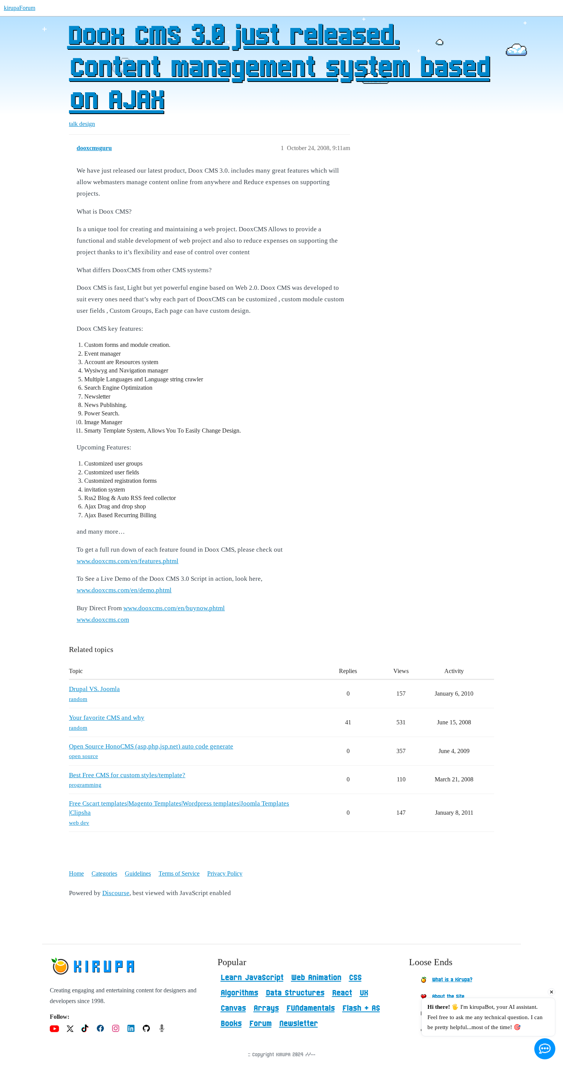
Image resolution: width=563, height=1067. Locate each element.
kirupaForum (19, 8)
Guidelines (138, 873)
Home (76, 873)
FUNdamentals (310, 1008)
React (342, 993)
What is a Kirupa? (452, 980)
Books (231, 1023)
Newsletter (298, 1023)
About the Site (448, 996)
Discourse (115, 893)
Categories (104, 873)
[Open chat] (544, 1048)
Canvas (233, 1008)
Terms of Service (179, 873)
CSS (355, 977)
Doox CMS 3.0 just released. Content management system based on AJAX (278, 68)
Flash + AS (361, 1008)
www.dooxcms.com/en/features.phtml (127, 561)
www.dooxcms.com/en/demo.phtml (124, 590)
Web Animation (316, 977)
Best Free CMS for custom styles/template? (127, 775)
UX (364, 993)
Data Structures (295, 993)
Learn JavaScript (252, 977)
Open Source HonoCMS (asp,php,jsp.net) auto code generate (151, 746)
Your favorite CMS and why (106, 717)
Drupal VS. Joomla (94, 689)
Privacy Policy (224, 873)
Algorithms (239, 993)
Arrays (266, 1008)
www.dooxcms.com (103, 619)
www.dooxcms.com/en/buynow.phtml (174, 608)
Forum (260, 1023)
